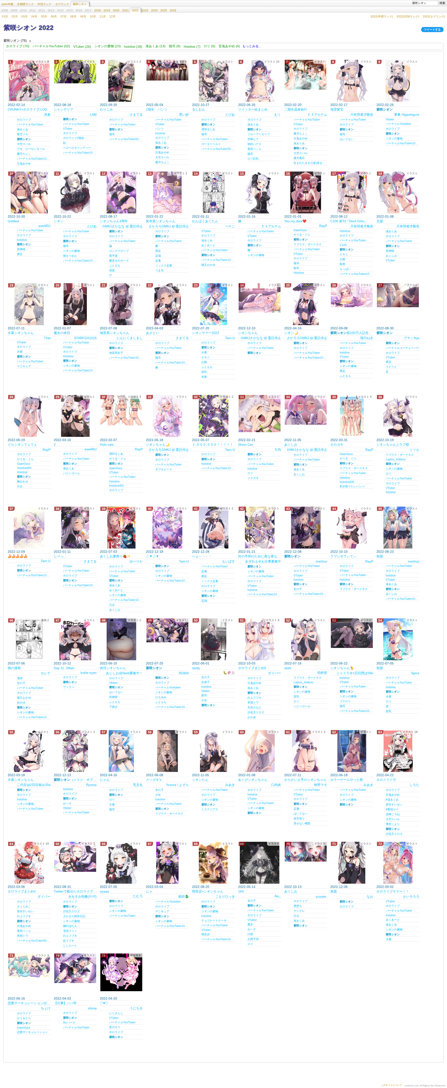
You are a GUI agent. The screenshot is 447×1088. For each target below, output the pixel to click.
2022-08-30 (385, 328)
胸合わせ (22, 481)
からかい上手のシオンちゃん (305, 779)
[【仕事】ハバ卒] (75, 968)
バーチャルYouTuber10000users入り (34, 158)
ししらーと (70, 945)
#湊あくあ (392, 799)
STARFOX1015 (85, 338)
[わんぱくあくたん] (213, 192)
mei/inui (321, 561)
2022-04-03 (154, 328)
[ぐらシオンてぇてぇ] (29, 415)
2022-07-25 (154, 663)
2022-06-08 (154, 775)
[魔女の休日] (75, 304)
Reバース (69, 1022)
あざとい (152, 333)
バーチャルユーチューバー (402, 348)
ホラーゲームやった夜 (346, 779)
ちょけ (46, 1008)
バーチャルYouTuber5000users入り (126, 139)
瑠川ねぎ (366, 338)
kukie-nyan (89, 672)
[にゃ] (167, 862)
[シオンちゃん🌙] (167, 415)
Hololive (299, 272)
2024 (154, 10)
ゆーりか (136, 561)
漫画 (20, 678)
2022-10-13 (292, 887)
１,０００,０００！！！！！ (212, 444)
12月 (112, 16)
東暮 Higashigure (406, 114)
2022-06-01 (200, 663)
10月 (93, 16)
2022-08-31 (62, 887)
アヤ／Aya (411, 338)
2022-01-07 (62, 328)
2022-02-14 (16, 105)
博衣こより (393, 824)
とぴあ (230, 114)
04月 (34, 16)
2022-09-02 (385, 887)
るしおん (198, 109)
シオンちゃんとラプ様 (392, 444)
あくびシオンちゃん (253, 779)
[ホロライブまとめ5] (259, 639)
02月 (15, 16)
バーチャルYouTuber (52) (51, 46)
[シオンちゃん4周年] (121, 192)
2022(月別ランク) (408, 16)
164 (241, 891)
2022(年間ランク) (382, 16)
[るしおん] (213, 80)
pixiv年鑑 (7, 4)
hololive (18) (133, 46)
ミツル (414, 449)
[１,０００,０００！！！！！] (213, 415)
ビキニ (344, 254)
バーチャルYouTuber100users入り (218, 939)
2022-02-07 (108, 440)
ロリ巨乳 (253, 158)
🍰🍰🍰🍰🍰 (17, 556)
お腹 (342, 259)
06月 (54, 16)
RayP (323, 226)
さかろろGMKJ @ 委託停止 (169, 226)
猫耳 (112, 134)
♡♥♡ (104, 1003)
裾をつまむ (70, 255)
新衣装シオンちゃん (160, 221)
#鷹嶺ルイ (392, 809)
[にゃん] (121, 751)
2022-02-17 (339, 105)
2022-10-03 (246, 663)
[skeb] (305, 639)
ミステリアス (209, 809)
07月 (64, 16)
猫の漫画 (14, 668)
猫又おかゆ (208, 264)
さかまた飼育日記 (74, 916)
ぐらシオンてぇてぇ (22, 444)
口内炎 (276, 785)
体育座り (299, 818)
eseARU (44, 226)
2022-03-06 (16, 887)
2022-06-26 (246, 105)
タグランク (62, 4)
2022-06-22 (339, 663)
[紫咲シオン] (397, 80)
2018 (97, 10)
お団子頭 (253, 939)
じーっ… (60, 556)
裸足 (20, 254)
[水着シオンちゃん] (29, 304)
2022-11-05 (292, 440)
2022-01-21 (246, 551)
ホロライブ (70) (17, 46)
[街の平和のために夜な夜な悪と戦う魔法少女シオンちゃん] (259, 527)
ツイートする (432, 29)
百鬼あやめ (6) (229, 46)
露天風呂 (299, 158)
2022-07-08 (108, 328)
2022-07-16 (292, 663)
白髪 (250, 934)
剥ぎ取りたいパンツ (352, 486)
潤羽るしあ (208, 129)
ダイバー (274, 673)
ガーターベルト (211, 144)
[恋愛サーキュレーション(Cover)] (29, 965)
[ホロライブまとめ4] (29, 862)
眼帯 (342, 264)
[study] (213, 639)
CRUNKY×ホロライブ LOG (27, 109)
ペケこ (230, 226)
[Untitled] (29, 192)
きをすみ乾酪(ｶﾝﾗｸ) (82, 896)
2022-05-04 (154, 105)
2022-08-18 (62, 105)
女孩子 (205, 682)
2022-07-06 (16, 663)
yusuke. (321, 896)
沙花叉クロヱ (255, 712)
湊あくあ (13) (156, 46)
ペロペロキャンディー (77, 147)
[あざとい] (167, 304)
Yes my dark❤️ (295, 221)
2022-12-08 (292, 551)
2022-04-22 (385, 775)
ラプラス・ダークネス (308, 244)
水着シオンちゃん (21, 333)
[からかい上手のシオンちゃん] (305, 751)
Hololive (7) (192, 46)
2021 (125, 10)
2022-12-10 (246, 328)
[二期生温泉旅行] (305, 74)
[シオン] (75, 192)
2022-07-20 (200, 328)
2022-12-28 (200, 551)
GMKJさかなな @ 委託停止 (122, 226)
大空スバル (24, 144)
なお (370, 896)
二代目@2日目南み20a (34, 785)
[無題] (397, 527)
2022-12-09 (16, 551)
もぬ (277, 449)
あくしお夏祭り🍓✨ (115, 556)
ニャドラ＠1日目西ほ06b (354, 673)
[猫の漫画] (29, 639)
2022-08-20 (200, 887)
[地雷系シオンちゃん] (121, 304)
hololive (160, 133)
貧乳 (204, 372)
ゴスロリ (345, 701)
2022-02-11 (200, 216)
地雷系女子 (116, 352)
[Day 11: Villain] (75, 639)
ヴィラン (68, 687)
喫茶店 (205, 934)
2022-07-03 (108, 551)
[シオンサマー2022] (213, 304)
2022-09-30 (108, 105)
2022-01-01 (292, 216)
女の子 (298, 589)
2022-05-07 (200, 440)
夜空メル (22, 134)
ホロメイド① (386, 779)
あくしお (391, 255)
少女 (204, 700)
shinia (92, 1008)
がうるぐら (24, 1018)
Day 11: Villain (64, 668)
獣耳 (296, 268)
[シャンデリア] (75, 71)
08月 (73, 16)
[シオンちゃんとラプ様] (397, 415)
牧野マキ (320, 785)
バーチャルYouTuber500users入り (34, 940)
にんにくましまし (130, 338)
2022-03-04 (154, 887)
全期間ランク (25, 4)
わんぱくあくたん (205, 221)
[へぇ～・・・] (213, 527)
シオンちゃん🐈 (342, 668)
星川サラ (114, 1027)
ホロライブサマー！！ (392, 891)
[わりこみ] (121, 80)
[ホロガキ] (351, 415)
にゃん (105, 779)
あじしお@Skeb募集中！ (124, 673)
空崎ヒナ (253, 139)
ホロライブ (24, 119)
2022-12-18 (154, 551)
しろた (414, 785)
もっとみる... (251, 46)
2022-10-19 (385, 440)
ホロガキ (336, 444)
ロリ (250, 473)
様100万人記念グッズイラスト (351, 333)
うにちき (136, 1008)
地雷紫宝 (336, 109)
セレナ (46, 673)
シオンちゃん (248, 333)
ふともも (114, 265)
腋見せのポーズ (119, 260)
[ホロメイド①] (397, 751)
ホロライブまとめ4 (22, 891)
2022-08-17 (108, 216)
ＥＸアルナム (317, 114)
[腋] (259, 192)
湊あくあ (22, 129)
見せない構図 (302, 823)
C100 (343, 245)
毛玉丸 (138, 785)
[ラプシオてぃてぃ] (351, 527)
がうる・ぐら (302, 234)
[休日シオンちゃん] (121, 639)
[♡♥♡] (121, 972)
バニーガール (71, 473)
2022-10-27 (200, 105)
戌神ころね (393, 814)
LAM (93, 114)
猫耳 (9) (174, 46)
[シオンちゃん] (259, 298)
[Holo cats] (121, 410)
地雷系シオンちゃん (114, 333)
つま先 (159, 270)
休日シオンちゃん (113, 668)
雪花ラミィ (70, 931)
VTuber (67, 128)
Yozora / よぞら (177, 785)
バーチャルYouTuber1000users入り (402, 143)
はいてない (347, 139)
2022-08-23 (385, 551)
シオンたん (200, 779)
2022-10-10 (339, 551)
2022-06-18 (154, 440)
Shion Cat (245, 444)
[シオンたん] (213, 751)
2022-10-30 (16, 216)
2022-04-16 (292, 328)
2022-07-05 (385, 663)
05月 (44, 16)
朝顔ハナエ (254, 144)
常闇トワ (253, 702)
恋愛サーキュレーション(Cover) (29, 1003)
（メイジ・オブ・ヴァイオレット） (75, 779)
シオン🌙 (291, 333)
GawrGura (300, 230)
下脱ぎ (113, 706)
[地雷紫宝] (351, 80)
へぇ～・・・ (202, 556)
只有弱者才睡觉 (361, 114)
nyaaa (104, 891)
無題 (379, 556)
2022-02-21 (246, 440)
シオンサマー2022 (205, 333)
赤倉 (47, 114)
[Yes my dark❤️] (305, 192)
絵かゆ (21, 702)
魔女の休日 (62, 333)
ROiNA (184, 673)
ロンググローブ (119, 251)
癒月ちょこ (24, 153)
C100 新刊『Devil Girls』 (348, 221)
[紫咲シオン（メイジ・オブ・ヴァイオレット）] (75, 751)
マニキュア (24, 366)
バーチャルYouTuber (30, 124)
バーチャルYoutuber (398, 123)
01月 (5, 16)
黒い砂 (184, 114)
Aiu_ (277, 896)
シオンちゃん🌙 (157, 444)
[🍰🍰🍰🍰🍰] (29, 527)
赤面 (112, 270)
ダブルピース (163, 469)
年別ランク (44, 4)
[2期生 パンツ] (167, 70)
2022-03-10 (62, 440)
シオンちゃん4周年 (114, 221)
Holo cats (107, 444)
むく (277, 114)
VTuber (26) (82, 46)
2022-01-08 (385, 216)
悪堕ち (298, 906)
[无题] (397, 192)
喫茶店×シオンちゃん (207, 891)
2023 (145, 10)
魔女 (250, 924)
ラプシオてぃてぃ (343, 556)
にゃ (149, 891)
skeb (287, 668)
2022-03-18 (16, 775)
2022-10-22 (62, 216)
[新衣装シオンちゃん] (167, 192)
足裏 (158, 260)
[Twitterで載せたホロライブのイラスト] (75, 856)
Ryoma (91, 785)
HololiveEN (24, 468)
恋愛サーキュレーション (32, 1032)
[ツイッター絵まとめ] (259, 80)
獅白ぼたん (70, 926)
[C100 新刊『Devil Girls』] (351, 192)
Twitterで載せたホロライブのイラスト (75, 891)
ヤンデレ (299, 911)
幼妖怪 (322, 672)
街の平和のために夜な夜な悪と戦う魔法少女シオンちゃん (259, 556)
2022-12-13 (62, 775)
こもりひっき (225, 896)
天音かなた (254, 707)
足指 (158, 255)
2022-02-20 (292, 105)
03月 (24, 16)
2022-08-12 (339, 216)
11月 (103, 16)
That (47, 338)
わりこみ (106, 109)
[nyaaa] (121, 862)
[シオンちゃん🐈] (351, 633)
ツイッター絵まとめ (253, 109)
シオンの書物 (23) (107, 46)
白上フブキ (254, 697)
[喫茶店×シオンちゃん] (213, 862)
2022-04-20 (108, 998)
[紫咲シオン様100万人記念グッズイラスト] (351, 295)
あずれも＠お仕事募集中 (263, 561)
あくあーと (208, 245)
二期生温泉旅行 (295, 109)
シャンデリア (63, 109)
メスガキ (253, 478)
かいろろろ (411, 896)
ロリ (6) (209, 46)
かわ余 (251, 717)
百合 (20, 486)
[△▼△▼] (167, 527)
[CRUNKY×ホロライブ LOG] (29, 80)
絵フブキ (68, 940)
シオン (59, 221)
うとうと (391, 366)
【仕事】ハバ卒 (65, 1003)
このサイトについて (391, 1085)
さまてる (136, 114)
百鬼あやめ (24, 163)
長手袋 (113, 255)
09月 (83, 16)
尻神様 (21, 249)
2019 (107, 10)
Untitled (13, 221)
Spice (415, 673)
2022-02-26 (385, 105)
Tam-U (230, 338)
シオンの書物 (394, 138)
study (196, 668)
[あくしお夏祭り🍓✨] (121, 527)
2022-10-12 (62, 663)
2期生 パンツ (156, 109)
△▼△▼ (152, 556)
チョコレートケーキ (214, 920)
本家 (204, 376)
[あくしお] (305, 409)
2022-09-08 (339, 328)
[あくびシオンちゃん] (259, 751)
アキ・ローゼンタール (31, 149)
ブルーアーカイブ (258, 134)
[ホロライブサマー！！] (397, 862)
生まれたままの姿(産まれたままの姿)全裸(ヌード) (310, 163)
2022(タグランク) (434, 16)
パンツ (159, 128)
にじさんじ (116, 1013)
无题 (379, 221)
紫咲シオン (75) (15, 40)
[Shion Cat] (259, 413)
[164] (259, 862)
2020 (116, 10)
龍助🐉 (183, 896)
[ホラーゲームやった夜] (351, 751)
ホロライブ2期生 (73, 138)
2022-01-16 (246, 216)
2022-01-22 (154, 216)
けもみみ (160, 697)
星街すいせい (394, 804)
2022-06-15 (108, 663)
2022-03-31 (339, 440)
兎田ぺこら (254, 149)
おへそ (67, 803)
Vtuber (390, 119)
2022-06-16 (16, 998)
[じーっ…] (75, 527)
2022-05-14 (246, 887)
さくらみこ (24, 906)
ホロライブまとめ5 (252, 668)
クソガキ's (153, 779)
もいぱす (228, 561)
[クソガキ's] (167, 751)
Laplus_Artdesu (396, 459)
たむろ (138, 896)
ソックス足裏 (163, 265)
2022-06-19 (16, 440)
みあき (230, 785)
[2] (75, 415)
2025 (163, 10)
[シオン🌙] (305, 304)
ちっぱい (345, 269)
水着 (20, 351)
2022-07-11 (16, 328)
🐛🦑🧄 (229, 672)
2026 (173, 10)
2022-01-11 (62, 551)
